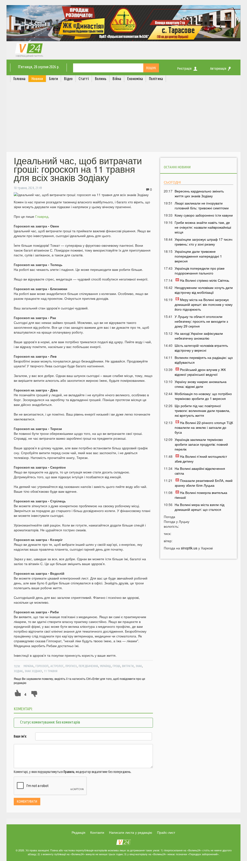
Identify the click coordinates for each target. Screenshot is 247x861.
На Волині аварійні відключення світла (200, 471)
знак (139, 666)
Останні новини (177, 167)
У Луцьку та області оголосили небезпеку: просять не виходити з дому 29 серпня (201, 321)
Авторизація (218, 68)
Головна (19, 78)
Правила (68, 772)
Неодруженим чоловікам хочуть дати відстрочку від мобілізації (204, 290)
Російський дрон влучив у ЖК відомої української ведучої (200, 372)
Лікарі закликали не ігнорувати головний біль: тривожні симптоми (202, 205)
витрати (128, 666)
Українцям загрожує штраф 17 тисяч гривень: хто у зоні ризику (203, 241)
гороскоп (41, 666)
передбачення (88, 666)
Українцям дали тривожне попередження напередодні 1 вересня (198, 256)
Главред (41, 216)
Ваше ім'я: (20, 736)
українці (105, 666)
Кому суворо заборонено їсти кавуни (204, 215)
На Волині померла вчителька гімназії (201, 495)
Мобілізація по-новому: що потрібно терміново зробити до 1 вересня (203, 396)
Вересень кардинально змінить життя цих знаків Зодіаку (199, 193)
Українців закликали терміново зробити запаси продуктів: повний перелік (201, 444)
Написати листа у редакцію (130, 832)
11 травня (50, 671)
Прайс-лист (166, 832)
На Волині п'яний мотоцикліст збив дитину (201, 459)
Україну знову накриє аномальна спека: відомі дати (200, 384)
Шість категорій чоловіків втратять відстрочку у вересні (201, 348)
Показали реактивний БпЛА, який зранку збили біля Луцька (204, 483)
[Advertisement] (123, 118)
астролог (56, 666)
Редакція (78, 832)
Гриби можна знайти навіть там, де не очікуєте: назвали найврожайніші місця (203, 227)
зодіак (18, 671)
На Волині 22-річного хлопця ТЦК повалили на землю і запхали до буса (204, 427)
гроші (116, 666)
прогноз (71, 666)
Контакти (97, 832)
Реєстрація (184, 68)
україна (28, 666)
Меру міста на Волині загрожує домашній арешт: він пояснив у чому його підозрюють (204, 304)
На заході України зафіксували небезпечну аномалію (199, 336)
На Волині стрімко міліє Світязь (204, 280)
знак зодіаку (33, 671)
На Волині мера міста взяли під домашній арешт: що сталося (199, 507)
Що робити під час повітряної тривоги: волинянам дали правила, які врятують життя (202, 410)
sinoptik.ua (189, 548)
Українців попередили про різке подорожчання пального (200, 270)
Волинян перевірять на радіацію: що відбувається (204, 360)
